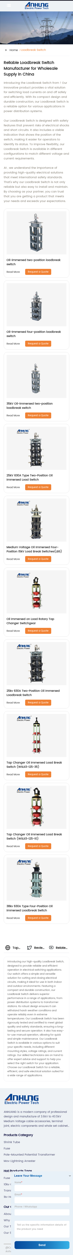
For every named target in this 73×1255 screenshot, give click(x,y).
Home (14, 50)
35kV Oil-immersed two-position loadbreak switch (30, 405)
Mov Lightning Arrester (19, 1161)
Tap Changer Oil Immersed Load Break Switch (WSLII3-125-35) (34, 764)
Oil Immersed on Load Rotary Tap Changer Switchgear (30, 621)
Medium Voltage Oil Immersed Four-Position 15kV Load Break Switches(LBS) (34, 549)
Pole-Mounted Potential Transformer (29, 1155)
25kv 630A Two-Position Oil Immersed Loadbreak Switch (33, 693)
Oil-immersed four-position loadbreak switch (34, 334)
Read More (13, 272)
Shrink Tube (12, 1142)
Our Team (11, 1226)
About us (10, 1214)
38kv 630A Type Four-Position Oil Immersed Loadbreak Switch (30, 908)
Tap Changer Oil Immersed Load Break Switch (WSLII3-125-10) (34, 836)
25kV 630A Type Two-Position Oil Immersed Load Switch (30, 477)
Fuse (7, 1148)
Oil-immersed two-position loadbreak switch (33, 262)
